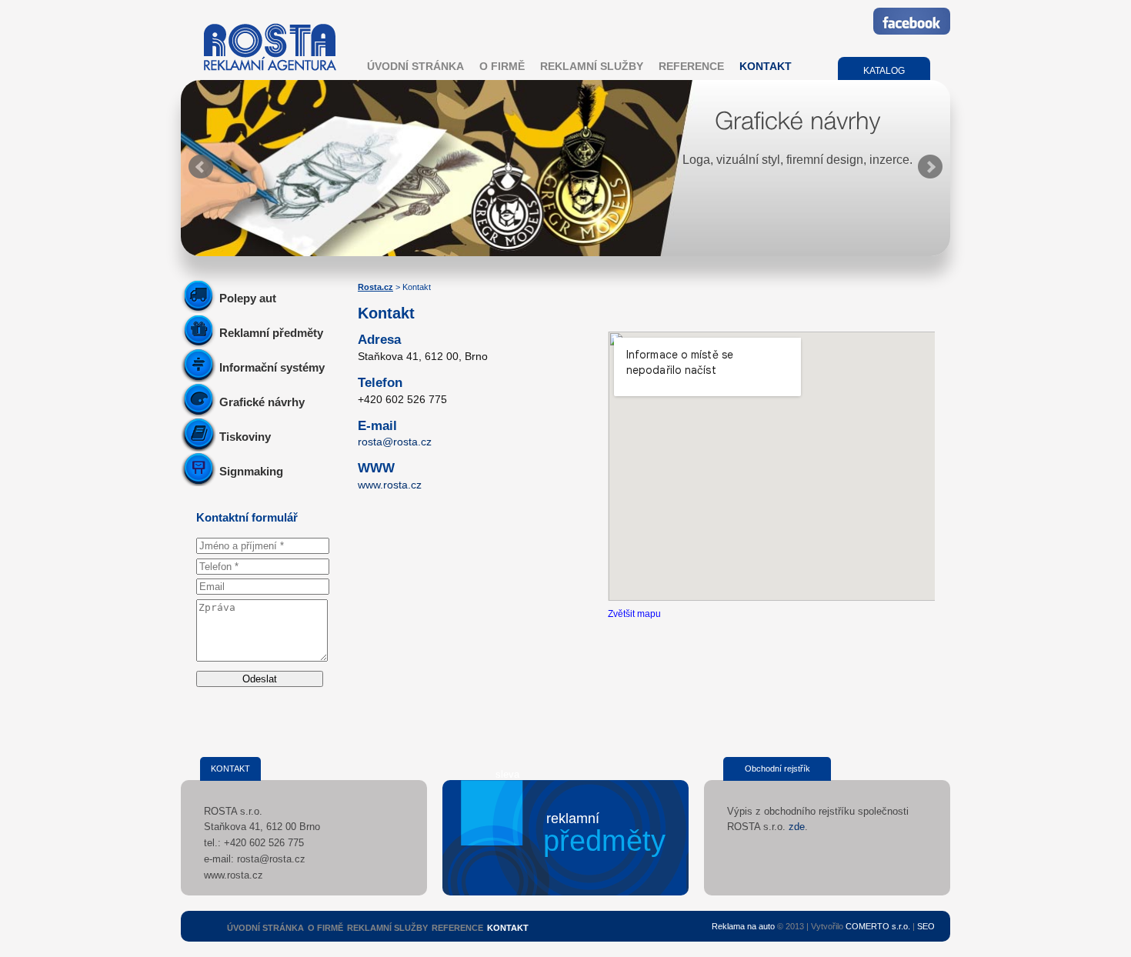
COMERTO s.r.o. (878, 926)
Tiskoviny (245, 436)
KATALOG (884, 70)
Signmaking (251, 471)
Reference (691, 66)
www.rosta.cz (390, 484)
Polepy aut (247, 298)
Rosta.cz (375, 287)
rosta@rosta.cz (395, 441)
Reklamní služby (591, 66)
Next (930, 167)
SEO (926, 926)
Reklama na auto (743, 926)
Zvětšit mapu (634, 614)
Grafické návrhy (262, 401)
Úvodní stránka (415, 66)
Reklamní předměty (271, 332)
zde (797, 826)
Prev (200, 167)
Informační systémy (272, 367)
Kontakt (765, 66)
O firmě (502, 66)
